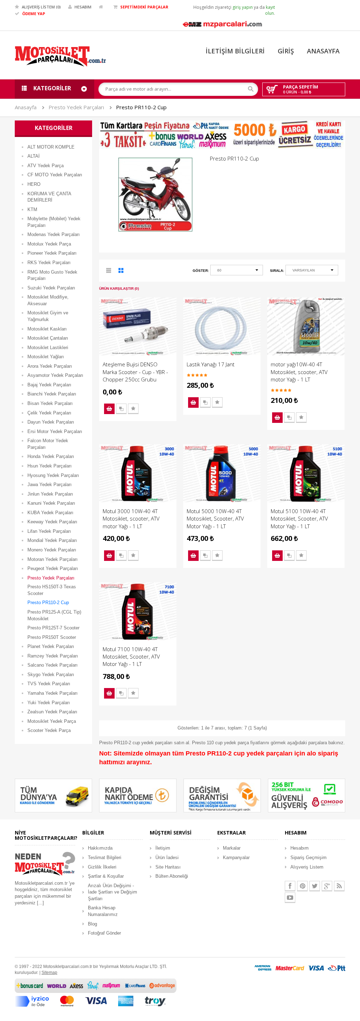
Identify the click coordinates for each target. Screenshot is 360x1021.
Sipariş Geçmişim (308, 857)
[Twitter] (314, 886)
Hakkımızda (100, 848)
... (40, 902)
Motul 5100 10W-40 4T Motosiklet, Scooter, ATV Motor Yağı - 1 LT (299, 519)
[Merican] (263, 967)
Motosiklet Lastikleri (47, 347)
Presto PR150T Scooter (51, 637)
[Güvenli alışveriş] (306, 795)
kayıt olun (270, 10)
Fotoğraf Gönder (104, 933)
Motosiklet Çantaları (47, 338)
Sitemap (49, 972)
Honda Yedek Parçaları (50, 456)
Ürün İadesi (167, 857)
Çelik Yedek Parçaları (49, 412)
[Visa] (316, 967)
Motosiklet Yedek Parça (51, 721)
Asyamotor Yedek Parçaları (55, 375)
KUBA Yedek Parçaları (50, 512)
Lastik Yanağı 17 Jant (210, 364)
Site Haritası (168, 867)
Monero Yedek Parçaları (51, 549)
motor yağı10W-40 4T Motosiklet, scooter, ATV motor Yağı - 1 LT (299, 372)
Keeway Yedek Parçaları (52, 521)
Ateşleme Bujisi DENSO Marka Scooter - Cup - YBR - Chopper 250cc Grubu (135, 372)
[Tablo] (121, 271)
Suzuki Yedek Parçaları (51, 287)
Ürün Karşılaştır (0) (119, 288)
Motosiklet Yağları (45, 356)
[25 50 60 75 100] (236, 271)
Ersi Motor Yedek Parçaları (54, 431)
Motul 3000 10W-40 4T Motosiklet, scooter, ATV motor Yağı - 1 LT (131, 519)
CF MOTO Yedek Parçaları (54, 174)
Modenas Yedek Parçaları (53, 234)
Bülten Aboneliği (171, 876)
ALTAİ (33, 156)
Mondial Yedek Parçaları (52, 540)
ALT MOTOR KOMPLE (51, 147)
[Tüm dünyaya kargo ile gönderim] (53, 795)
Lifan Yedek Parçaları (49, 531)
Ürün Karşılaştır (121, 409)
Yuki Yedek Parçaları (48, 702)
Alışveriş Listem (306, 867)
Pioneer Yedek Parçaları (52, 253)
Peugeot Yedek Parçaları (52, 568)
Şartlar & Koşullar (106, 876)
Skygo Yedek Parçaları (50, 674)
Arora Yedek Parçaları (49, 366)
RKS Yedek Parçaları (49, 262)
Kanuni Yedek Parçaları (51, 503)
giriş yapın (242, 7)
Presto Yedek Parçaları (76, 107)
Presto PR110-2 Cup (141, 107)
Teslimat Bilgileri (104, 857)
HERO (33, 184)
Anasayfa (26, 107)
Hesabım (299, 848)
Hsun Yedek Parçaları (49, 466)
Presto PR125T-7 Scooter (53, 627)
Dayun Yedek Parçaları (50, 422)
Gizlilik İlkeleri (102, 867)
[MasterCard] (289, 967)
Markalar (231, 848)
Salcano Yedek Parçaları (52, 665)
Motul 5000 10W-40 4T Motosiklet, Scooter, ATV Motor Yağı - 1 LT (215, 519)
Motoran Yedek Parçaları (52, 559)
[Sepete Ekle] (109, 409)
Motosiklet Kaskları (47, 329)
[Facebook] (290, 886)
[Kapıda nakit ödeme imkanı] (137, 795)
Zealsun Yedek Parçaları (52, 711)
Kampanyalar (236, 857)
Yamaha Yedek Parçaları (52, 693)
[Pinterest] (302, 886)
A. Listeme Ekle (133, 409)
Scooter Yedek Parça (49, 730)
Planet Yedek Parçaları (50, 646)
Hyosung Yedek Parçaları (53, 475)
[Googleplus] (327, 886)
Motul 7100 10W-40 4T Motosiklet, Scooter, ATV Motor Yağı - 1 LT (131, 657)
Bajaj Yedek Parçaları (49, 384)
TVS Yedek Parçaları (48, 683)
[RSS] (339, 886)
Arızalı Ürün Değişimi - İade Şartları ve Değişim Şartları (112, 892)
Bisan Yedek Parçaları (50, 403)
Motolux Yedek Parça (49, 244)
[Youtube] (290, 897)
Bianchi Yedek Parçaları (51, 394)
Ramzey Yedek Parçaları (52, 656)
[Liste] (109, 271)
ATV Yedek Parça (45, 165)
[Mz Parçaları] (222, 23)
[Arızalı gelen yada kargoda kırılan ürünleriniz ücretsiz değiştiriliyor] (222, 795)
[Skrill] (336, 967)
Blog (92, 924)
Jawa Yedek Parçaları (49, 484)
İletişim (162, 848)
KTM (32, 209)
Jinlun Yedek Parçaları (50, 494)
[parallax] (45, 865)
